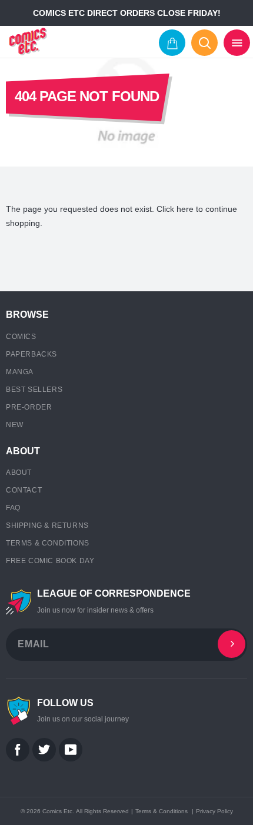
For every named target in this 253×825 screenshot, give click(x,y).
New (15, 425)
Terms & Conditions (47, 543)
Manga (20, 372)
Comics (21, 336)
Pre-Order (29, 407)
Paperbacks (31, 354)
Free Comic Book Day (50, 561)
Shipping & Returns (47, 525)
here (185, 209)
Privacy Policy (214, 811)
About (19, 472)
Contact (24, 490)
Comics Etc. (58, 811)
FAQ (13, 508)
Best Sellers (34, 389)
